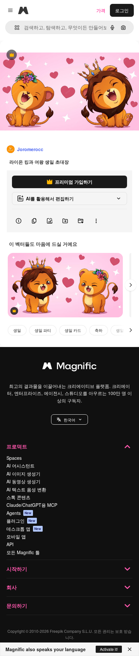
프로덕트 (16, 446)
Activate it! (109, 649)
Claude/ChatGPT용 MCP (31, 505)
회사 (11, 587)
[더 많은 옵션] (96, 220)
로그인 (122, 10)
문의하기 (16, 605)
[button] (69, 419)
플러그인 (21, 520)
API (10, 544)
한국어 (69, 419)
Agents (19, 513)
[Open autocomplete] (14, 27)
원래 (37, 55)
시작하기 (16, 569)
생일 (17, 330)
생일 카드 (73, 330)
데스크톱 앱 (23, 529)
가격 (100, 10)
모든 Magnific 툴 (23, 552)
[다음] (130, 285)
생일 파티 (43, 330)
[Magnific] (69, 367)
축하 (98, 330)
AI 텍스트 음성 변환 (26, 489)
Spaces (14, 458)
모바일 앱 (16, 536)
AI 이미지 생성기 (23, 473)
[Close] (130, 649)
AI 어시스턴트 (20, 465)
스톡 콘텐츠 (18, 497)
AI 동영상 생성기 (23, 481)
